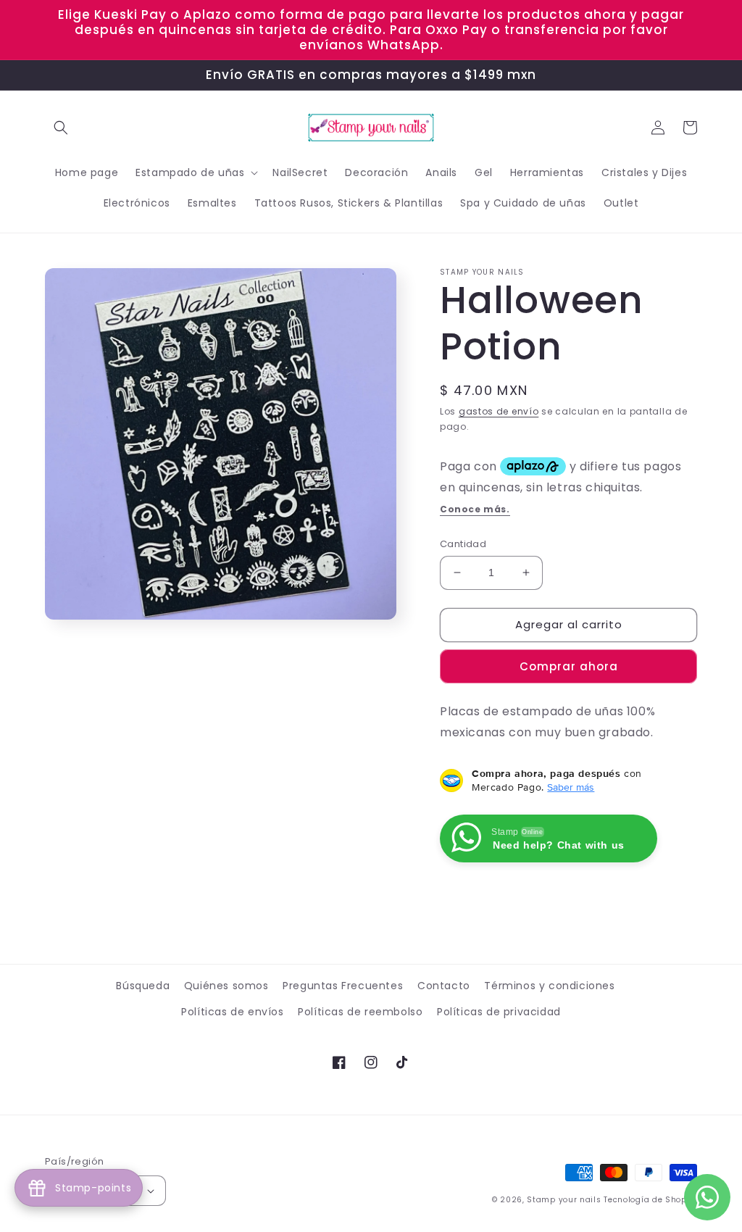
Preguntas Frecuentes (343, 985)
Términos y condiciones (549, 985)
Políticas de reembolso (360, 1011)
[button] (61, 127)
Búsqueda (143, 985)
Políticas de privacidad (499, 1011)
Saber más (570, 787)
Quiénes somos (226, 985)
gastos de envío (499, 411)
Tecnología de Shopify (650, 1199)
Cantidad (463, 544)
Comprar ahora (569, 666)
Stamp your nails (564, 1199)
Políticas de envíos (232, 1011)
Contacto (443, 985)
